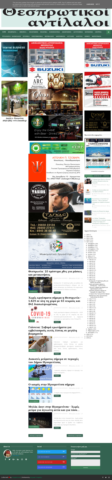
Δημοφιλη (97, 176)
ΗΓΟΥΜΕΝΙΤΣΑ (34, 379)
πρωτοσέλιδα (95, 171)
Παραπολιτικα (54, 32)
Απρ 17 (91, 299)
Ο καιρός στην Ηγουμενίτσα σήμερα (51, 384)
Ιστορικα (26, 36)
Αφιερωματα (60, 36)
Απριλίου (90, 258)
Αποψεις (98, 32)
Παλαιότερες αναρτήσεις (75, 435)
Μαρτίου (90, 329)
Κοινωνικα (89, 32)
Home (4, 32)
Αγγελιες (70, 36)
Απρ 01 (91, 327)
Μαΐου (90, 256)
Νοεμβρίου (91, 245)
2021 (88, 242)
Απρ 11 (91, 309)
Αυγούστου (91, 251)
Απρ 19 (91, 277)
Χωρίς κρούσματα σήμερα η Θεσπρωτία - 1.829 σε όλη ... (97, 284)
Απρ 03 (91, 323)
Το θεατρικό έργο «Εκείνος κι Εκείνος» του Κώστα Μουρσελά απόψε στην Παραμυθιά (101, 181)
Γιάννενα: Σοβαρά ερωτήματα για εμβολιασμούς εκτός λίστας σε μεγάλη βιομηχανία (52, 330)
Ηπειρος (23, 32)
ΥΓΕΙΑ (32, 321)
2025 (88, 235)
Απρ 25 (91, 267)
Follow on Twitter (44, 451)
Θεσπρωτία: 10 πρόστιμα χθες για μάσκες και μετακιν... (98, 281)
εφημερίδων (101, 171)
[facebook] (5, 459)
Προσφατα (88, 176)
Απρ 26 (91, 265)
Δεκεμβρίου (91, 243)
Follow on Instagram (45, 467)
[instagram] (22, 459)
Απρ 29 (91, 259)
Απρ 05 (91, 320)
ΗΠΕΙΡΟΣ (33, 350)
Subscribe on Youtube (45, 462)
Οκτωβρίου (91, 247)
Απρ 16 (91, 300)
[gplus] (13, 459)
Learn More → (16, 455)
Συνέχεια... (57, 292)
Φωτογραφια (96, 36)
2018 (88, 338)
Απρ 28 (91, 261)
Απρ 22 (91, 272)
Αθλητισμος (66, 32)
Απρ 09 (91, 313)
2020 (88, 334)
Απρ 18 (91, 279)
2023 (88, 238)
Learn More (90, 4)
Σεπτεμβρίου (92, 249)
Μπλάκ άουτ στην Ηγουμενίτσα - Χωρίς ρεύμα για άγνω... (98, 296)
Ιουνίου (90, 254)
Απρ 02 (91, 325)
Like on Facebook (43, 457)
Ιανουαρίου (91, 332)
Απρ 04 (91, 322)
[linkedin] (18, 459)
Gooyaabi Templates (36, 477)
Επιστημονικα (37, 36)
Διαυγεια (79, 36)
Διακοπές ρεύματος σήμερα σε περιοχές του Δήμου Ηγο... (97, 291)
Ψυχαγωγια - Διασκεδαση (11, 36)
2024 (88, 236)
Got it (98, 4)
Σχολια (106, 176)
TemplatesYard (16, 477)
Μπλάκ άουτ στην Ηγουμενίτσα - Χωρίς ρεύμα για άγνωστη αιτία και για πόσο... (54, 408)
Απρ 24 (91, 268)
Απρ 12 (91, 307)
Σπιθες (87, 36)
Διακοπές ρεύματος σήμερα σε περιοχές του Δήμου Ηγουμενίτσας (53, 360)
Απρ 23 (91, 270)
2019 (88, 336)
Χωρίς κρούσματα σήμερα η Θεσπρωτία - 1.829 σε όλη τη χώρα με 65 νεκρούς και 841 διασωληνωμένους (54, 301)
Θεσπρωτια (12, 32)
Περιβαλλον (49, 36)
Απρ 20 (91, 275)
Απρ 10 (91, 311)
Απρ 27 (91, 263)
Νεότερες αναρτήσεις (36, 435)
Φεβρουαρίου (92, 331)
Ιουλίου (90, 252)
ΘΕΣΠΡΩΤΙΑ (34, 291)
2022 (88, 240)
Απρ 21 (91, 274)
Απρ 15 (91, 302)
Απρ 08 (91, 315)
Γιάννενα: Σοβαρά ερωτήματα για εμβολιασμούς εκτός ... (98, 288)
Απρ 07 (91, 316)
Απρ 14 (91, 304)
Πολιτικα (43, 32)
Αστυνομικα (78, 32)
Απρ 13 (91, 306)
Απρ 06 (91, 318)
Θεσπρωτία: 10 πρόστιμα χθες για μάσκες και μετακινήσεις (55, 273)
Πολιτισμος (33, 32)
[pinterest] (26, 459)
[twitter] (9, 459)
